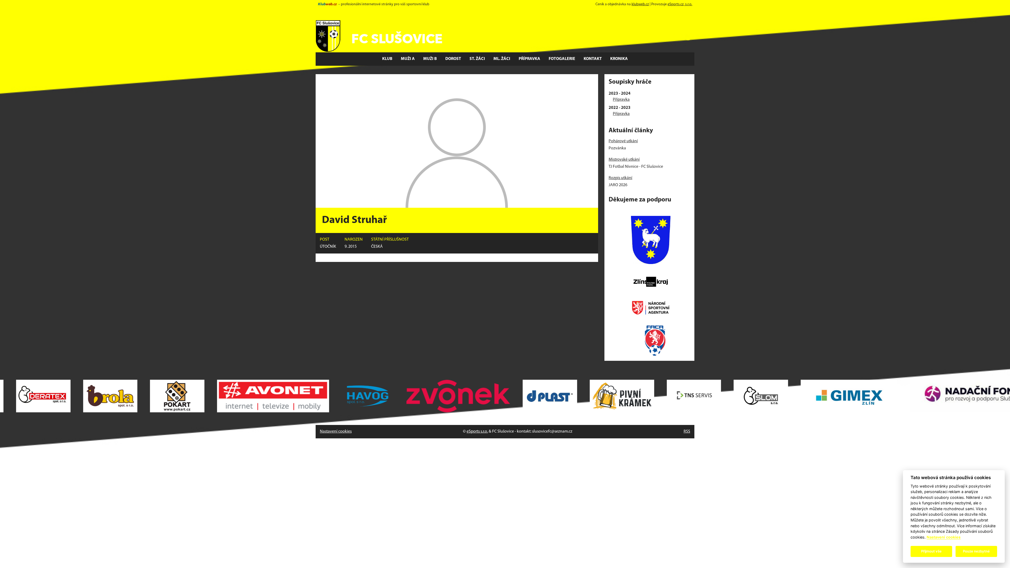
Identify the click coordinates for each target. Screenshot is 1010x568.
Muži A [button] (408, 59)
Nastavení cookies (336, 431)
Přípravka (621, 100)
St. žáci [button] (477, 59)
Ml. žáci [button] (501, 59)
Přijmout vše (931, 551)
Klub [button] (387, 59)
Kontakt (593, 59)
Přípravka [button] (529, 59)
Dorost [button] (453, 59)
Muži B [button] (430, 59)
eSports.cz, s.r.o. (680, 4)
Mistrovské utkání (624, 160)
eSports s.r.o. (477, 431)
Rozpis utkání (620, 178)
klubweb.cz (640, 4)
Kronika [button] (619, 59)
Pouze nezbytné (976, 551)
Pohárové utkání (623, 141)
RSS (687, 431)
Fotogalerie (562, 59)
